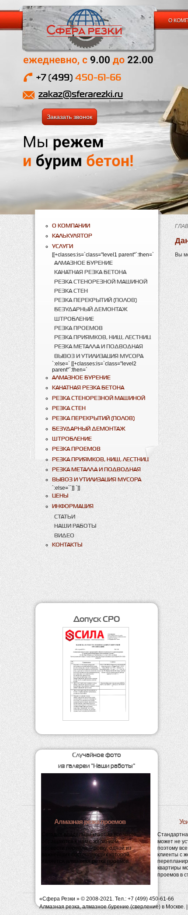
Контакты (67, 544)
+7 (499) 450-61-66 (151, 899)
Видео (64, 535)
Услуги (62, 246)
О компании (71, 225)
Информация (73, 506)
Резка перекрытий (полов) (95, 300)
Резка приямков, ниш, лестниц (102, 337)
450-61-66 (78, 77)
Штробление (74, 319)
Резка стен (71, 290)
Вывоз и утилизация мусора (98, 356)
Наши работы (75, 525)
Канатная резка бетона (90, 272)
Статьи (64, 516)
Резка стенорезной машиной (100, 281)
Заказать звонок (69, 116)
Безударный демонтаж (91, 309)
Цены (60, 495)
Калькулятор (72, 235)
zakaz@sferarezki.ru (80, 93)
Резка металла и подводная (98, 346)
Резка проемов (78, 328)
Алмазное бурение (83, 262)
